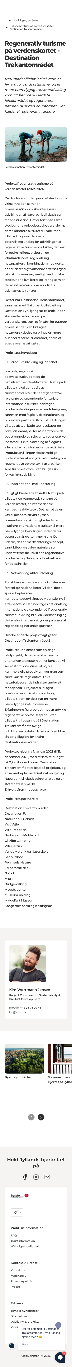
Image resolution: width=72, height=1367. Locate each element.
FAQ (14, 1235)
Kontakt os (18, 1270)
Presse (15, 1286)
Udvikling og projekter (26, 20)
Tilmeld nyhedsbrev (25, 1310)
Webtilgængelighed (25, 1246)
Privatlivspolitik (21, 1281)
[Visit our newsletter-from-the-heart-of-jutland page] (47, 1177)
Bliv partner (19, 1316)
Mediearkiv (18, 1276)
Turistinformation (23, 1241)
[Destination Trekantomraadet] (20, 1196)
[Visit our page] (36, 1177)
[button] (36, 998)
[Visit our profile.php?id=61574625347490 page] (24, 1177)
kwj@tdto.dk (17, 1012)
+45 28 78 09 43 (30, 1007)
